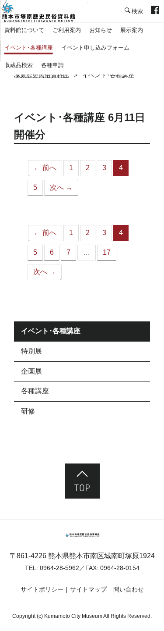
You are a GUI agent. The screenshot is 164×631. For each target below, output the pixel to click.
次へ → (61, 187)
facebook (155, 11)
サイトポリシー (42, 589)
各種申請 (52, 65)
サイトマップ (88, 589)
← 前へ (45, 167)
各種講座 (35, 391)
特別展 (31, 351)
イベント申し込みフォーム (95, 47)
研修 (28, 411)
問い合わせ (128, 589)
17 (107, 252)
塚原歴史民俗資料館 (43, 11)
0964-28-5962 (59, 567)
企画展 (31, 371)
